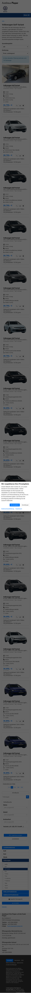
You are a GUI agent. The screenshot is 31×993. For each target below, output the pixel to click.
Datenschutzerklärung (7, 509)
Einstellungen (25, 505)
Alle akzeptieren (15, 505)
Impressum (18, 509)
